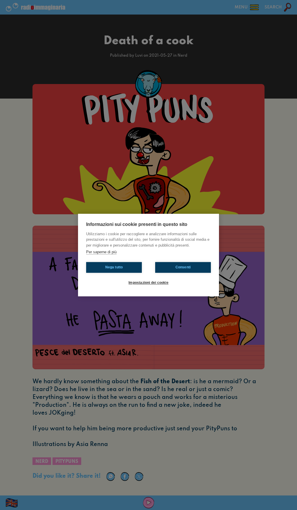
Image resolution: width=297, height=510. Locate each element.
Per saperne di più (101, 252)
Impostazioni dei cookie (148, 283)
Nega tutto (114, 267)
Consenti (183, 267)
